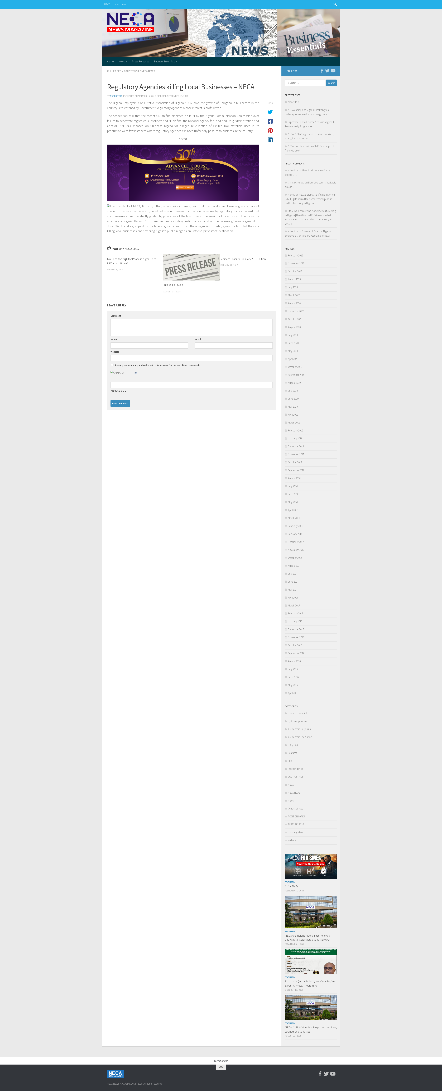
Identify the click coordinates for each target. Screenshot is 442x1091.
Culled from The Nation (300, 737)
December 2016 (296, 629)
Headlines (120, 4)
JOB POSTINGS (295, 776)
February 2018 (295, 526)
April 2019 (293, 414)
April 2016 (293, 693)
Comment (116, 315)
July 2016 (293, 669)
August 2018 (294, 478)
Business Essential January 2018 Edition (243, 259)
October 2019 (295, 367)
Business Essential (297, 713)
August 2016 (294, 661)
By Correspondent (297, 721)
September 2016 (296, 653)
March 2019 (294, 422)
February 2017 (295, 613)
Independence (295, 768)
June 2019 (293, 398)
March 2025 (294, 295)
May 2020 (293, 351)
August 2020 (294, 327)
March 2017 (294, 605)
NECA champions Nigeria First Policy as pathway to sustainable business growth (307, 938)
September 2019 (296, 374)
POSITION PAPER (296, 816)
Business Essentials (164, 61)
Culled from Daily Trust (123, 71)
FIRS (290, 760)
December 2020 (296, 311)
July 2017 (293, 573)
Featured (292, 752)
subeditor (116, 96)
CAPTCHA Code (118, 391)
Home (110, 61)
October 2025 (295, 271)
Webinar (292, 840)
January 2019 (295, 438)
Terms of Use (221, 1060)
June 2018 (293, 494)
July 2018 (293, 486)
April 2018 (293, 510)
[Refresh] (136, 372)
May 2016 (293, 685)
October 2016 (295, 645)
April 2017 (293, 597)
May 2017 (293, 589)
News (122, 61)
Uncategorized (296, 832)
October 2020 (295, 319)
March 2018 (294, 518)
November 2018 (296, 454)
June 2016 (293, 677)
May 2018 (293, 502)
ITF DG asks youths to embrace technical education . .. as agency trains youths (310, 219)
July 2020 (293, 335)
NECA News (148, 71)
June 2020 (293, 343)
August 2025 (294, 279)
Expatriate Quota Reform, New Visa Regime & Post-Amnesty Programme (310, 983)
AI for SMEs (293, 102)
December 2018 (296, 446)
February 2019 (295, 430)
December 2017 (296, 542)
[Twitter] (327, 71)
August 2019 (294, 382)
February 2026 (295, 255)
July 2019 (293, 390)
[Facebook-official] (322, 71)
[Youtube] (333, 71)
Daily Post (293, 745)
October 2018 (295, 462)
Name (114, 339)
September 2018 (296, 470)
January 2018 (295, 534)
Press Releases (140, 61)
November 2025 (296, 263)
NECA (107, 4)
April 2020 (293, 359)
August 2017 (294, 565)
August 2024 (294, 303)
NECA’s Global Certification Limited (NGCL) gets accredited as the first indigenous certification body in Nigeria (310, 199)
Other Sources (295, 808)
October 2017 (295, 557)
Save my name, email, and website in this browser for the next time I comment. (157, 365)
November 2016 (296, 637)
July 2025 (293, 287)
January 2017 (295, 621)
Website (114, 351)
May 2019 (293, 406)
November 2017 (296, 549)
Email (199, 339)
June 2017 (293, 581)
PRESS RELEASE (173, 285)
